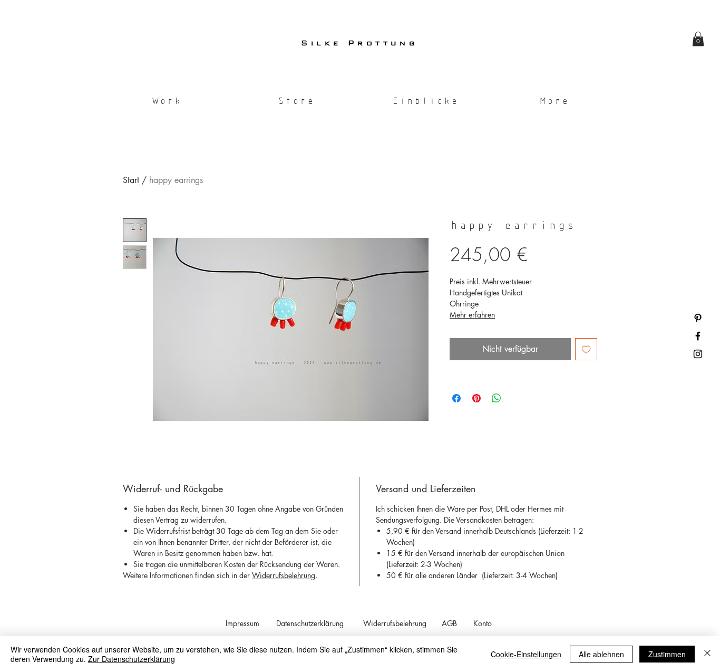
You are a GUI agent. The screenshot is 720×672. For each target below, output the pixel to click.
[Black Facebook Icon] (698, 336)
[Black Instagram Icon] (698, 354)
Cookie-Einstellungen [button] (526, 654)
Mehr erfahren (472, 315)
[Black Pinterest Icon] (698, 318)
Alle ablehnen (601, 654)
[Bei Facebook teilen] (456, 398)
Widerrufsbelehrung (283, 575)
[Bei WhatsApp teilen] (496, 398)
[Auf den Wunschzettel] (586, 349)
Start (131, 180)
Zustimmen (667, 654)
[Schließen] (707, 654)
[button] (698, 39)
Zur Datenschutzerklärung (131, 659)
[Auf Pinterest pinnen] (476, 398)
